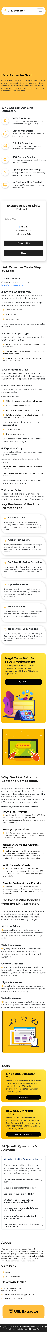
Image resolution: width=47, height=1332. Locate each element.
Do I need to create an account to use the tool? (22, 1181)
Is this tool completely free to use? (20, 1188)
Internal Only (25, 230)
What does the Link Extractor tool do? (21, 1159)
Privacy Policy (35, 1329)
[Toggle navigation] (40, 10)
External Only (24, 234)
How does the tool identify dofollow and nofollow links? (21, 1209)
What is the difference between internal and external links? (19, 1201)
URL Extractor (16, 10)
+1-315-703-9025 (17, 1298)
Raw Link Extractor (23, 1134)
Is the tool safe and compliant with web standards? (20, 1217)
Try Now (21, 682)
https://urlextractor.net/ (12, 285)
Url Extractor (24, 1327)
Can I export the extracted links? (19, 1194)
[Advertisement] (23, 40)
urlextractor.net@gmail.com (22, 1295)
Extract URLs (23, 243)
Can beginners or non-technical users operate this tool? (21, 1225)
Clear (23, 253)
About (7, 1272)
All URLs (24, 227)
